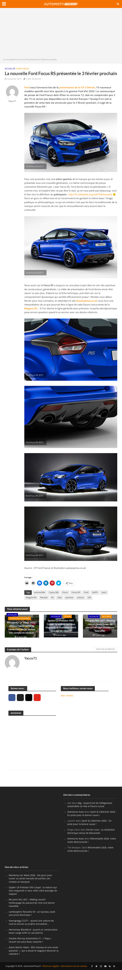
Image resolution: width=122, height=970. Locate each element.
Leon (104, 592)
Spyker (67, 616)
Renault (43, 597)
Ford (18, 68)
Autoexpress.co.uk (86, 300)
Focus (65, 592)
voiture (80, 597)
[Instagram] (28, 697)
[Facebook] (11, 697)
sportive (69, 597)
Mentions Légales (50, 966)
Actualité (10, 68)
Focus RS (76, 592)
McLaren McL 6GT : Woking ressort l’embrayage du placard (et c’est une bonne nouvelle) (100, 625)
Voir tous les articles (105, 649)
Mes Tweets (67, 695)
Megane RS (30, 308)
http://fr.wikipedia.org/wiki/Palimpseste (90, 194)
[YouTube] (37, 697)
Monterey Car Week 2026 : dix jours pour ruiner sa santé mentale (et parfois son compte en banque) (22, 627)
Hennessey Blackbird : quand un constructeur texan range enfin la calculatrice (33, 931)
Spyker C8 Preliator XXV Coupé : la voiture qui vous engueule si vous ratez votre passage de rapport (61, 625)
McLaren (106, 616)
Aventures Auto (75, 811)
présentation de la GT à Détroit (77, 87)
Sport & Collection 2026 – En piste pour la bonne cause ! (92, 813)
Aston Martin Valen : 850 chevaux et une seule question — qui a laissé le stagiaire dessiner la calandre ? (33, 950)
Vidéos (25, 68)
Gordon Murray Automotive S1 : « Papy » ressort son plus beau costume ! (30, 940)
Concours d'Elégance (19, 618)
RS (52, 597)
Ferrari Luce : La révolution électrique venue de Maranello (91, 831)
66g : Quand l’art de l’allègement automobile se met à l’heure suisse (89, 804)
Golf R (95, 592)
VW (89, 597)
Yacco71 (12, 101)
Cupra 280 (53, 592)
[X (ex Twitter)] (20, 697)
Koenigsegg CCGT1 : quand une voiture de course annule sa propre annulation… (31, 922)
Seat (60, 597)
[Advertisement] (61, 33)
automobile (39, 592)
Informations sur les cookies (74, 966)
